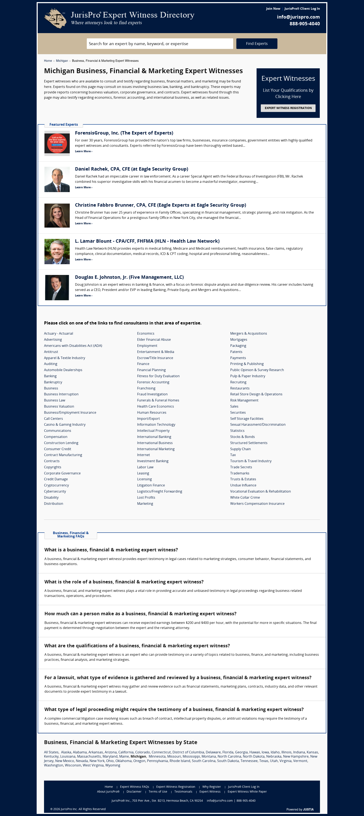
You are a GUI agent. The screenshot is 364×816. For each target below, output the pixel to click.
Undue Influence (243, 485)
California (126, 752)
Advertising (53, 340)
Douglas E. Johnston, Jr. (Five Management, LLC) (129, 277)
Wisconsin (73, 765)
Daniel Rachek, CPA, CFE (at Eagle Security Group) (131, 169)
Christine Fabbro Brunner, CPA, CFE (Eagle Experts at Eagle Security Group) (160, 205)
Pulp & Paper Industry (247, 376)
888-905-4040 (305, 24)
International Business (155, 443)
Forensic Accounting (153, 382)
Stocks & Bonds (242, 437)
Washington (53, 765)
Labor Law (145, 467)
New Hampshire (296, 756)
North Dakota (254, 756)
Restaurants (240, 388)
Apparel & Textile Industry (64, 358)
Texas (263, 761)
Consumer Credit (57, 449)
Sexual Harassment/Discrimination (258, 425)
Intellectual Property (153, 431)
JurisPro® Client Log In (302, 9)
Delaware (213, 752)
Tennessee (249, 761)
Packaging (238, 346)
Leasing (143, 473)
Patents (236, 352)
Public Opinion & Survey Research (257, 370)
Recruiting (238, 382)
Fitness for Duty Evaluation (158, 376)
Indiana (299, 752)
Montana (209, 756)
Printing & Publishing (247, 364)
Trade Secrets (241, 467)
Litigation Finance (151, 485)
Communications (57, 431)
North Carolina (229, 756)
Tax (233, 455)
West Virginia (93, 765)
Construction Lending (61, 443)
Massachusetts (89, 756)
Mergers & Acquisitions (248, 333)
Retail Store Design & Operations (256, 394)
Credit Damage (56, 479)
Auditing (50, 364)
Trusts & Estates (243, 479)
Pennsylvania (157, 761)
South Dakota (228, 761)
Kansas (312, 752)
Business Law (54, 400)
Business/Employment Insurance (70, 413)
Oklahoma (123, 761)
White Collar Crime (245, 498)
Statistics (237, 431)
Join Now (273, 9)
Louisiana (67, 756)
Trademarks (239, 473)
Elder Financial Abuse (154, 340)
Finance (143, 364)
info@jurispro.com (298, 17)
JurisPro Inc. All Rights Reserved (83, 809)
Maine (124, 756)
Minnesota (157, 756)
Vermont (300, 761)
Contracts (52, 461)
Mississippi (191, 756)
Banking (50, 376)
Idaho (275, 752)
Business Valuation (59, 406)
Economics (145, 333)
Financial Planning (151, 370)
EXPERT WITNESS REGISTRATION (288, 108)
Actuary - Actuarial (58, 333)
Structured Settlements (249, 443)
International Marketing (156, 449)
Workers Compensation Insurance (257, 504)
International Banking (154, 437)
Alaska (66, 752)
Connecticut (161, 752)
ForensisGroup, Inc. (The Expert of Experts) (124, 133)
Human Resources (151, 413)
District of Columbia (188, 752)
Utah (274, 761)
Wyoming (112, 765)
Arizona (111, 752)
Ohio (110, 761)
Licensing (144, 479)
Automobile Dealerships (63, 370)
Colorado (142, 752)
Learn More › (83, 151)
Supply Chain (240, 449)
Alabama (80, 752)
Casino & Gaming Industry (65, 425)
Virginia (286, 761)
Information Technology (156, 425)
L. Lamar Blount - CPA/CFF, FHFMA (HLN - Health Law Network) (147, 241)
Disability (51, 498)
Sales (234, 406)
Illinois (286, 752)
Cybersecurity (55, 491)
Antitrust (51, 352)
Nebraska (273, 756)
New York (97, 761)
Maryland (110, 756)
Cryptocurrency (56, 485)
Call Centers (53, 419)
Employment (147, 346)
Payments (238, 358)
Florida (227, 752)
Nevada (82, 761)
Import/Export (148, 419)
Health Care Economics (155, 406)
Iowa (265, 752)
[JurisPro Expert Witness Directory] (119, 18)
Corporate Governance (62, 473)
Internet (143, 455)
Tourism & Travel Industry (251, 461)
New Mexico (64, 761)
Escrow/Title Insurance (155, 358)
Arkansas (95, 752)
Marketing (145, 504)
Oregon (139, 761)
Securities (238, 413)
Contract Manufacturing (63, 455)
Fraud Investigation (152, 394)
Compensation (55, 437)
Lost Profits (146, 498)
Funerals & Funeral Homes (158, 400)
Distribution (53, 504)
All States (51, 752)
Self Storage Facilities (247, 419)
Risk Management (244, 400)
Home (48, 60)
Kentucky (51, 756)
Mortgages (238, 340)
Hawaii (254, 752)
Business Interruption (61, 394)
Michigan (62, 60)
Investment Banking (153, 461)
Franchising (146, 388)
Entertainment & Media (155, 352)
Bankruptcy (53, 382)
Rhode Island (180, 761)
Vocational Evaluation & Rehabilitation (260, 491)
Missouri (174, 756)
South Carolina (203, 761)
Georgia (241, 752)
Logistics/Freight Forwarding (159, 491)
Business (51, 388)
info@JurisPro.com (220, 801)
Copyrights (52, 467)
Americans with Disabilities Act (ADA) (73, 346)
